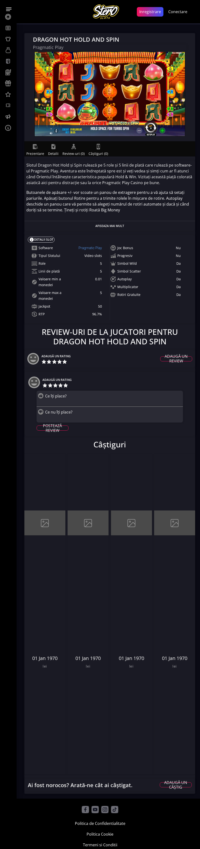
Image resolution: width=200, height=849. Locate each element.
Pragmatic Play (90, 248)
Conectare (177, 11)
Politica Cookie (100, 834)
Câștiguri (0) (98, 153)
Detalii (53, 153)
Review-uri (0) (73, 153)
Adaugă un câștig (175, 784)
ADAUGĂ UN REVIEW (176, 358)
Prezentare (35, 153)
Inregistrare (150, 11)
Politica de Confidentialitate (100, 823)
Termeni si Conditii (100, 845)
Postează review (52, 428)
